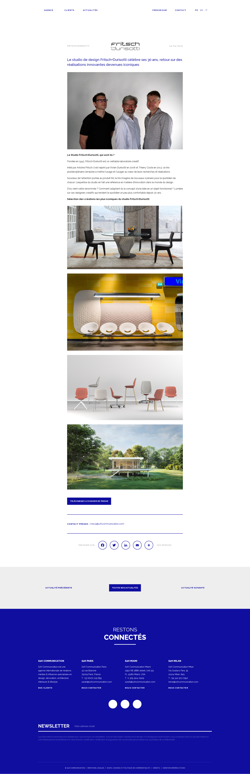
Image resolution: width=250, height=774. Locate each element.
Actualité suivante (193, 588)
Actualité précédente (58, 588)
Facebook (125, 704)
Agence (48, 10)
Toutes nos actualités (204, 33)
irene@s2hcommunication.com (183, 682)
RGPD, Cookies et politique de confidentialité (128, 768)
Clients (69, 10)
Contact (180, 10)
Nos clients (45, 688)
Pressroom (159, 10)
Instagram (137, 704)
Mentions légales (96, 768)
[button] (125, 110)
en (201, 10)
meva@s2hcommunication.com (107, 523)
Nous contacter (91, 688)
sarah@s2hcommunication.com (97, 682)
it (206, 10)
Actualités (90, 10)
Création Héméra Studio (174, 768)
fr (196, 10)
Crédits (156, 768)
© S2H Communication (75, 768)
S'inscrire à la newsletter (125, 733)
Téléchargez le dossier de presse (89, 501)
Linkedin (113, 704)
